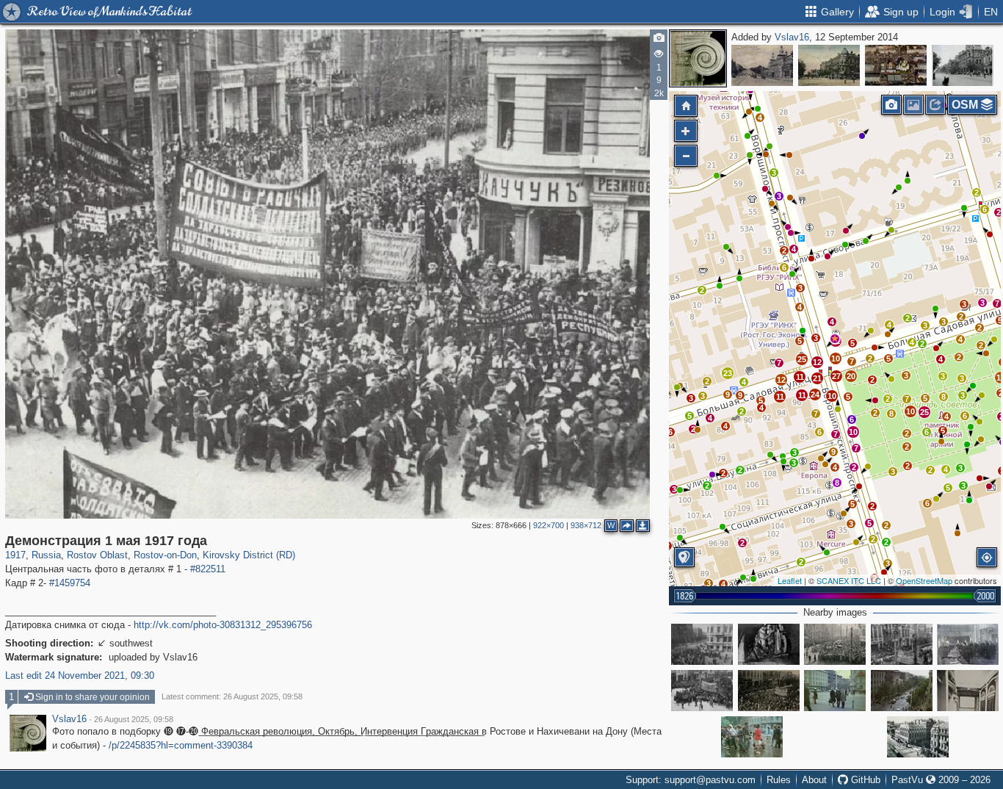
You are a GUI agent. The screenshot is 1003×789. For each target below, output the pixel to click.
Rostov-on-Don (165, 555)
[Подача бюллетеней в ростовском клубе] (968, 644)
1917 (15, 555)
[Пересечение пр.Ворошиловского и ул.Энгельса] (752, 736)
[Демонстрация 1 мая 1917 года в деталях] (902, 644)
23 (727, 373)
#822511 (207, 568)
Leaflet (790, 580)
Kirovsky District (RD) (249, 555)
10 (910, 411)
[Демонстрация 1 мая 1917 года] (834, 338)
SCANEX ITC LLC (848, 580)
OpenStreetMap (924, 580)
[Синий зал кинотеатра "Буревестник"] (968, 690)
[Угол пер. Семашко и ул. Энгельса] (962, 65)
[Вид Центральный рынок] (896, 65)
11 (802, 395)
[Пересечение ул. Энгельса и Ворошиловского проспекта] (835, 690)
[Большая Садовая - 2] (829, 65)
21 (817, 378)
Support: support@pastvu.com (691, 779)
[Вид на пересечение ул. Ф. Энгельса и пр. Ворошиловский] (918, 736)
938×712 (586, 525)
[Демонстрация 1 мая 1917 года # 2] (769, 690)
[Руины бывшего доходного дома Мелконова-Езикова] (769, 644)
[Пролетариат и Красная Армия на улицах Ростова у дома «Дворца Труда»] (835, 644)
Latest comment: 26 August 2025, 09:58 (232, 696)
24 (815, 394)
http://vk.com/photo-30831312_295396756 (223, 624)
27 (836, 376)
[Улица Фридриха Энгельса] (902, 690)
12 (781, 379)
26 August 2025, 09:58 (133, 719)
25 (924, 412)
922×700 (548, 525)
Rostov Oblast (97, 555)
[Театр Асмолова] (762, 65)
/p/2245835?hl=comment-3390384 (181, 745)
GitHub (864, 779)
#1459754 (69, 582)
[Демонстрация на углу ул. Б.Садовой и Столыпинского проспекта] (702, 644)
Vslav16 (792, 37)
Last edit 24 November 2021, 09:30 (79, 675)
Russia (46, 555)
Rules (779, 779)
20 (851, 376)
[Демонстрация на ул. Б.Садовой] (702, 690)
